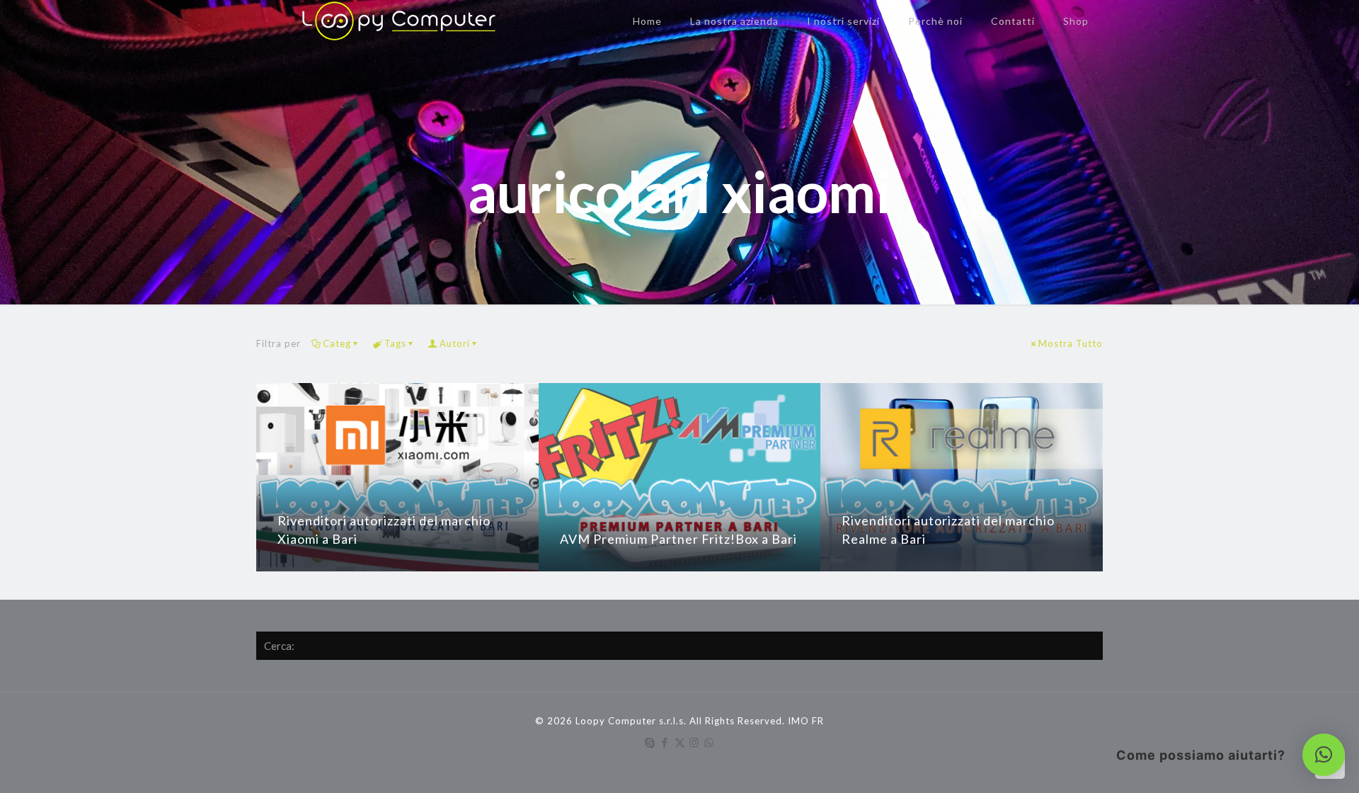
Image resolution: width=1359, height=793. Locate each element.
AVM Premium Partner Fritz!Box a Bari (678, 539)
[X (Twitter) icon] (680, 742)
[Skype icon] (650, 742)
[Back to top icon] (1291, 764)
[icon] (709, 742)
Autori (455, 343)
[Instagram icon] (694, 742)
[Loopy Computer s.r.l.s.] (393, 21)
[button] (1323, 755)
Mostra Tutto (1070, 343)
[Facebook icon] (665, 742)
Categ (337, 343)
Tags (395, 343)
